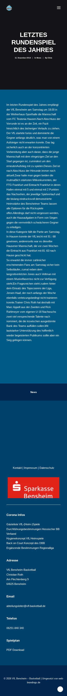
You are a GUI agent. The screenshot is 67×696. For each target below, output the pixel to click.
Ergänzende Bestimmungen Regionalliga (30, 547)
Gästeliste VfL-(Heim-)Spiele (23, 524)
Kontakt (17, 467)
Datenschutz (46, 467)
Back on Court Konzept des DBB (25, 543)
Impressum (30, 467)
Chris (50, 58)
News (39, 58)
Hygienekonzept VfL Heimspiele (25, 538)
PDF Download (15, 649)
